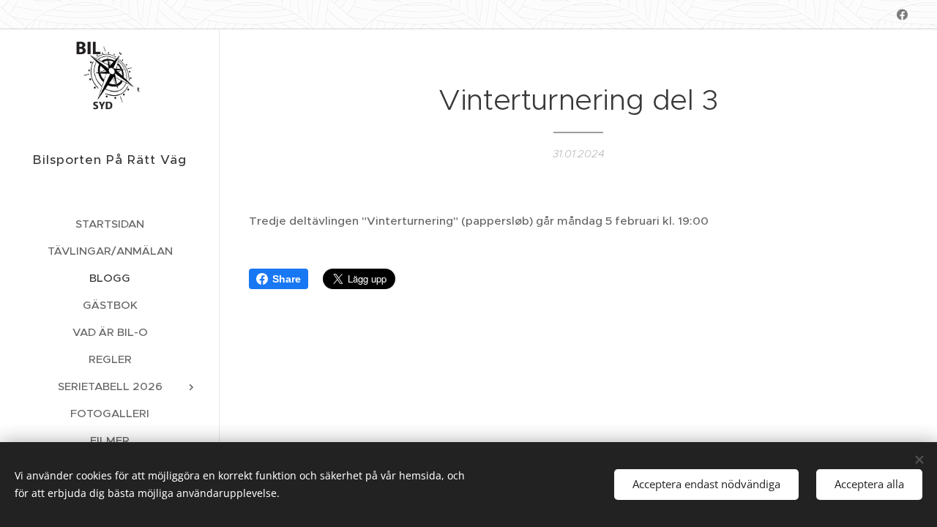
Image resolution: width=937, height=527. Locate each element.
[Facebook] (902, 14)
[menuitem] (109, 223)
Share (286, 279)
